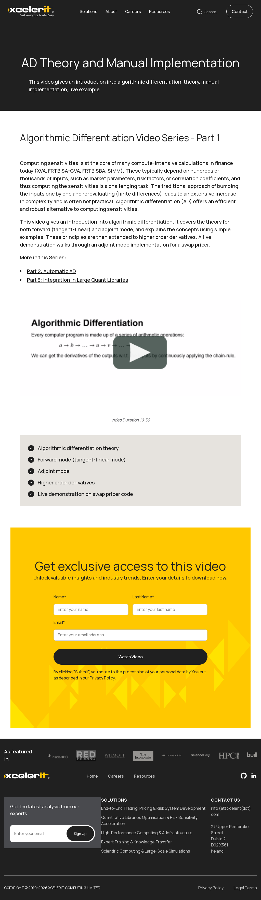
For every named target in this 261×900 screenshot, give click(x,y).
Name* (60, 597)
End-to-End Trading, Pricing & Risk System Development (153, 808)
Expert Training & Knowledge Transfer (136, 842)
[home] (31, 11)
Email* (59, 622)
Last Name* (143, 597)
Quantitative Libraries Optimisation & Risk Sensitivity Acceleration (149, 820)
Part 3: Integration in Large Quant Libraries (77, 279)
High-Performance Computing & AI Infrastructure (146, 832)
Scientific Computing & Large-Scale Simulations (145, 851)
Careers (116, 776)
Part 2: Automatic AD (51, 271)
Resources (144, 776)
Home (92, 776)
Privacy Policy (211, 888)
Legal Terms (245, 888)
